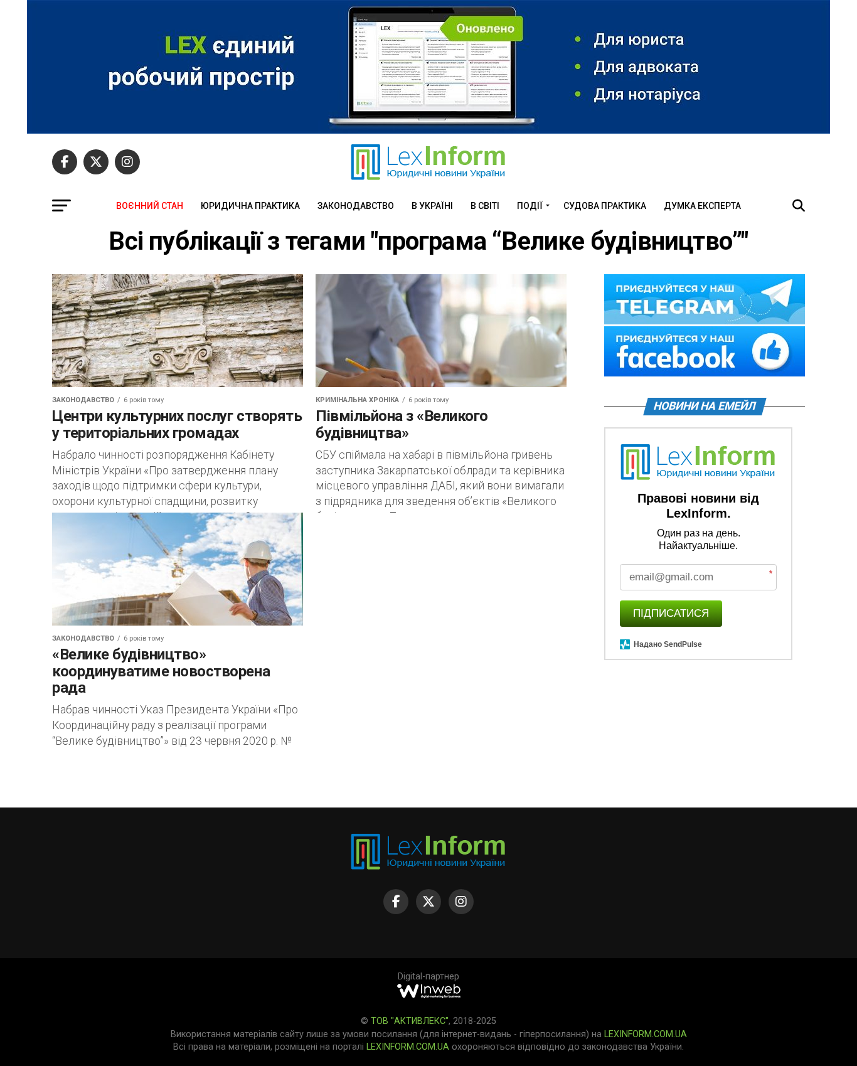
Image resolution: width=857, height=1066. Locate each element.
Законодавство (355, 206)
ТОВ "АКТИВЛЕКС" (410, 1021)
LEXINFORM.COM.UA (645, 1034)
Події (530, 206)
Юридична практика (250, 206)
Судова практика (604, 206)
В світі (485, 206)
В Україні (432, 206)
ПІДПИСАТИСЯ (671, 613)
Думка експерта (702, 206)
